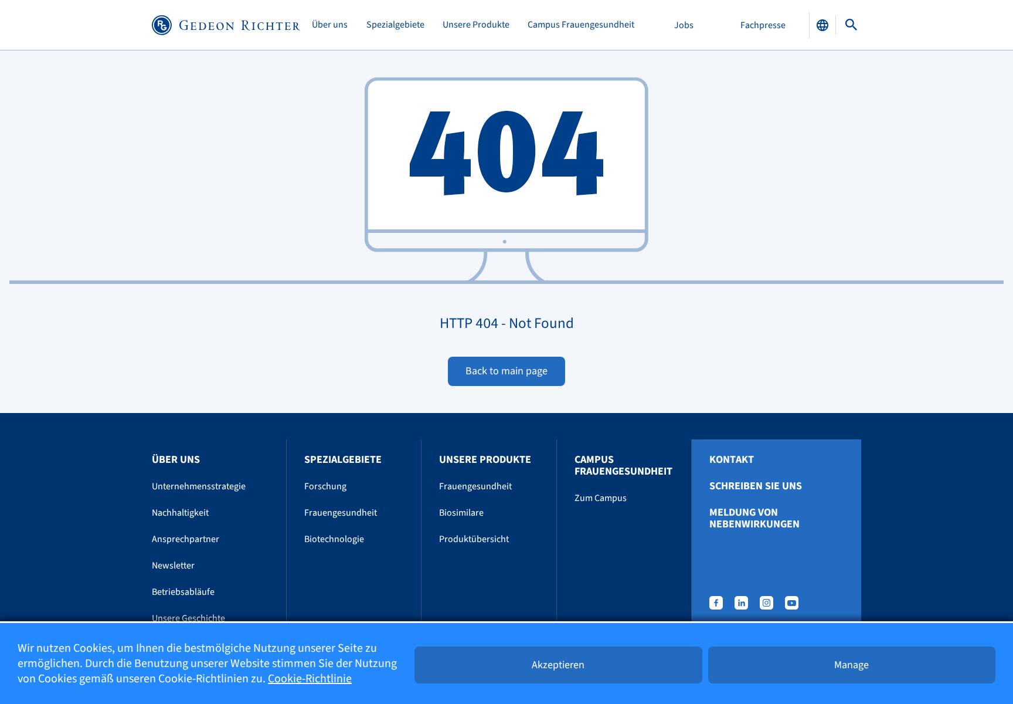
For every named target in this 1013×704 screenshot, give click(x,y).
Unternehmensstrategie (199, 486)
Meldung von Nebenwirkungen (754, 518)
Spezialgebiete (395, 25)
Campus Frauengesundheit (581, 25)
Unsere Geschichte (188, 618)
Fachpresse (763, 25)
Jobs (684, 25)
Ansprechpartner (185, 539)
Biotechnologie (334, 539)
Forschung (325, 486)
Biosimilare (461, 512)
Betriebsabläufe (183, 591)
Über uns (330, 25)
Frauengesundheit (340, 512)
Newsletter (173, 565)
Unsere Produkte (476, 25)
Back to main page (506, 371)
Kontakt (731, 460)
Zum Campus (601, 498)
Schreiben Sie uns (755, 486)
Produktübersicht (474, 539)
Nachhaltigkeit (180, 512)
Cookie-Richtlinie (310, 679)
